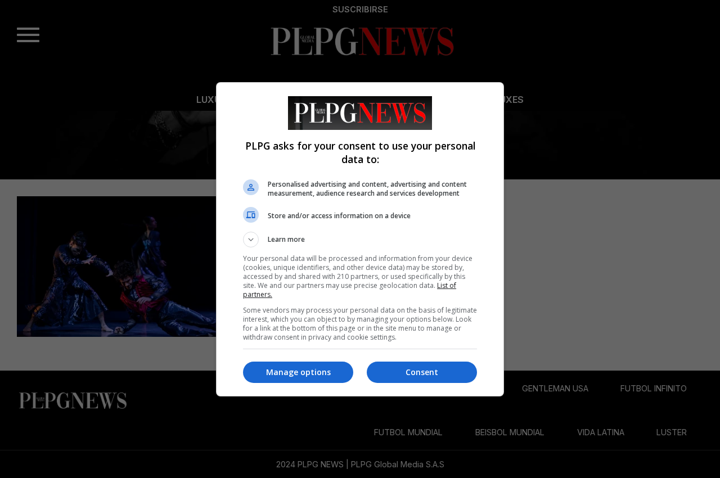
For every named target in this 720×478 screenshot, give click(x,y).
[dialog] (360, 239)
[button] (360, 239)
